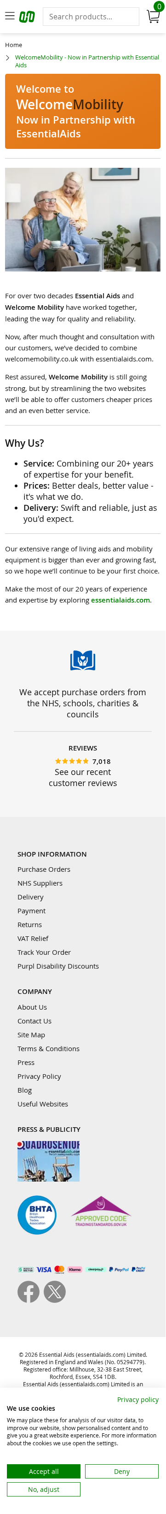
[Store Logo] (28, 18)
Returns (29, 924)
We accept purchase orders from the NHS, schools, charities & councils (82, 703)
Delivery (30, 896)
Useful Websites (42, 1103)
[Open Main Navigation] (9, 16)
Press (25, 1062)
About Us (32, 1006)
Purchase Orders (43, 869)
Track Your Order (44, 952)
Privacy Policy (39, 1076)
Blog (24, 1089)
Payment (31, 910)
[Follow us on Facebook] (30, 1300)
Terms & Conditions (48, 1048)
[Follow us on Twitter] (55, 1300)
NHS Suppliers (40, 882)
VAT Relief (32, 938)
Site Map (31, 1034)
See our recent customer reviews (83, 777)
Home (13, 45)
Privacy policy (138, 1399)
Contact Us (34, 1020)
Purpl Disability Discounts (58, 965)
